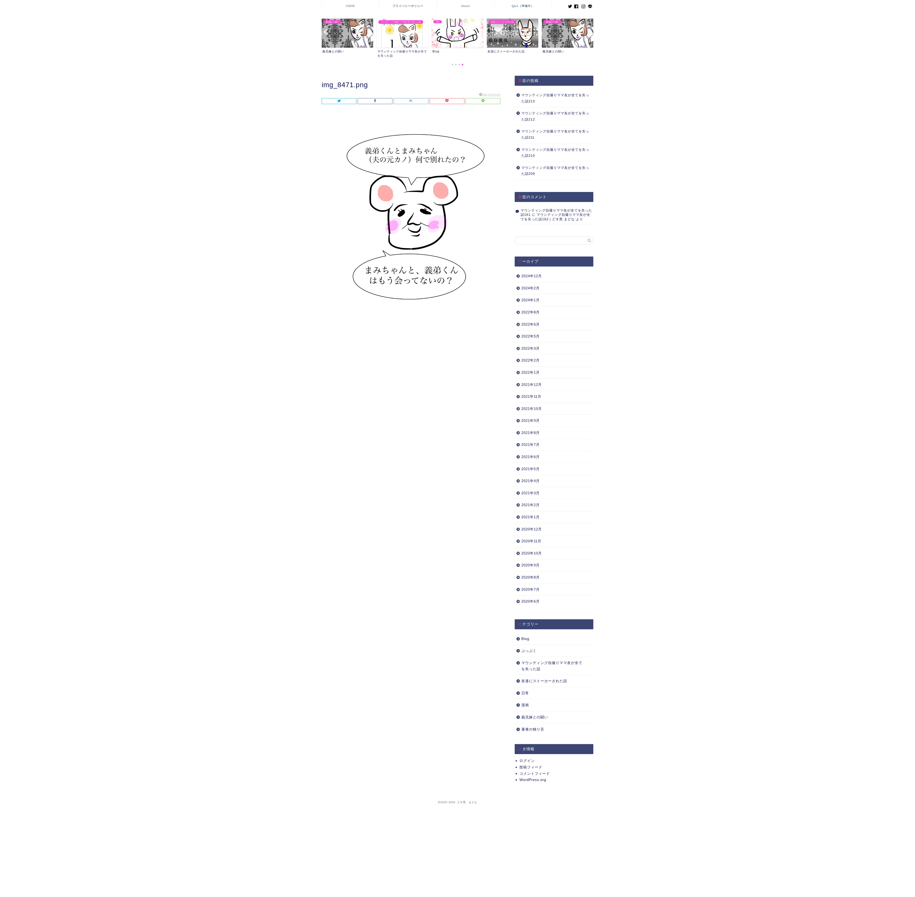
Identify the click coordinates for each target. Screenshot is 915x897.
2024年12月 (531, 276)
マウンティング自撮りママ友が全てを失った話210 (555, 153)
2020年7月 (530, 589)
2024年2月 (530, 288)
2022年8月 (530, 312)
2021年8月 (530, 433)
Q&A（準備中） (523, 6)
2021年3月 (530, 493)
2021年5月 (530, 469)
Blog (525, 639)
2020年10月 (531, 553)
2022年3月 (530, 348)
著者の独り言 (532, 729)
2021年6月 (530, 457)
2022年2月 (530, 360)
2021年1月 (530, 517)
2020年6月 (530, 601)
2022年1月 (530, 372)
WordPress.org (532, 780)
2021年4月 (530, 481)
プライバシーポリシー (407, 6)
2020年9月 (530, 565)
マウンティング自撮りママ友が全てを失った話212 (555, 116)
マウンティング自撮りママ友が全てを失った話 (551, 666)
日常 (525, 693)
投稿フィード (530, 767)
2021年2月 (530, 505)
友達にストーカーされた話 (544, 681)
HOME (350, 6)
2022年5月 (530, 336)
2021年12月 (531, 385)
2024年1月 (530, 300)
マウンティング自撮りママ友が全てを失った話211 (555, 134)
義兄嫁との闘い (534, 717)
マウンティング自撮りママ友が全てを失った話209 (555, 171)
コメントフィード (534, 773)
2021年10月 (531, 409)
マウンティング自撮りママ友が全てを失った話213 (555, 98)
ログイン (527, 761)
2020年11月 (531, 541)
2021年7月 (530, 445)
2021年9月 (530, 420)
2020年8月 (530, 577)
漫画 (525, 705)
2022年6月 (530, 324)
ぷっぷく (529, 651)
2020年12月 (531, 529)
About (465, 6)
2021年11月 (531, 396)
